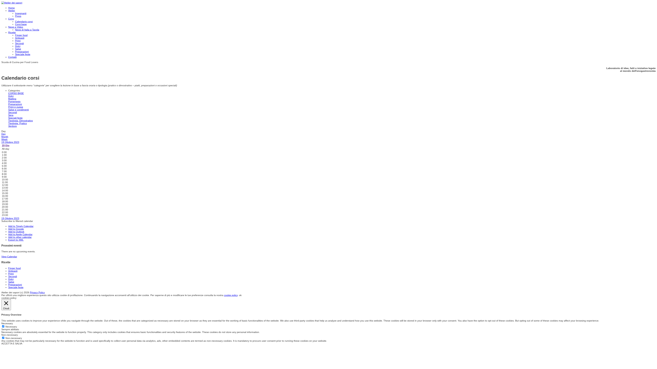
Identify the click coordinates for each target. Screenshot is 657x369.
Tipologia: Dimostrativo (20, 120)
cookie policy (231, 295)
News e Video (15, 27)
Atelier (11, 10)
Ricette (12, 32)
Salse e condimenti (18, 109)
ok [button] (240, 295)
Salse (18, 48)
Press (18, 16)
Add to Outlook (16, 231)
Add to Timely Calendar (21, 226)
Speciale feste (22, 54)
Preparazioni (22, 51)
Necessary (11, 326)
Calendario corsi (24, 21)
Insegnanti (20, 13)
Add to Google (16, 229)
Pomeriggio (14, 101)
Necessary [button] (7, 323)
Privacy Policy (37, 292)
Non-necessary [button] (9, 334)
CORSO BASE (16, 93)
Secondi (19, 43)
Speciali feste (15, 118)
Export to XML (16, 239)
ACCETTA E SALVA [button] (11, 343)
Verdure (12, 126)
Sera (10, 115)
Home (11, 7)
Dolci (17, 46)
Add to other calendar (20, 237)
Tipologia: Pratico (17, 123)
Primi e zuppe (15, 107)
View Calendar (9, 256)
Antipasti (19, 38)
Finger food (21, 35)
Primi (18, 40)
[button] (17, 221)
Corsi (11, 18)
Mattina (12, 98)
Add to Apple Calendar (20, 234)
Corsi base (21, 24)
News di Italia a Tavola (27, 29)
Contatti (12, 57)
